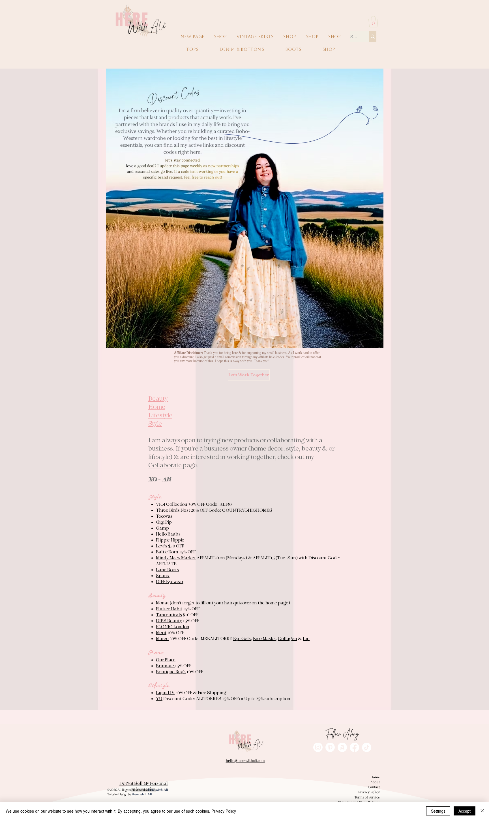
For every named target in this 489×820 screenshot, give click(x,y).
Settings (438, 811)
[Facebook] (354, 747)
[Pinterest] (330, 747)
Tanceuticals (169, 614)
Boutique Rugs (171, 671)
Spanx (163, 575)
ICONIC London (172, 626)
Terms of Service (367, 797)
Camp (162, 528)
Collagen (287, 638)
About (375, 781)
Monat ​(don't (168, 603)
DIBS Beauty (169, 620)
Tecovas (164, 516)
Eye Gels (242, 638)
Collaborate (165, 465)
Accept (464, 811)
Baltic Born (167, 552)
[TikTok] (366, 747)
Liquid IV (165, 692)
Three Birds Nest (173, 510)
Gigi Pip (164, 522)
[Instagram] (318, 747)
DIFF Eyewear (169, 581)
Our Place (165, 659)
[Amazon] (342, 747)
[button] (373, 21)
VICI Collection (172, 504)
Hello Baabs (168, 534)
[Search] (372, 36)
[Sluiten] (482, 810)
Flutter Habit (169, 608)
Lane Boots (167, 569)
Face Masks (264, 638)
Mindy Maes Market (176, 557)
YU (159, 698)
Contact (374, 787)
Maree (162, 638)
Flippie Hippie (170, 540)
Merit (161, 632)
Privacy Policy (369, 792)
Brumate (165, 665)
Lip (306, 638)
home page (276, 603)
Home (375, 777)
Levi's (161, 546)
